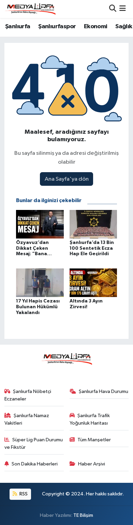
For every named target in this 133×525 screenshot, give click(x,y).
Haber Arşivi (91, 463)
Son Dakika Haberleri (35, 463)
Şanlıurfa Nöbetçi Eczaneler (27, 395)
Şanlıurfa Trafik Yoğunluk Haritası (90, 419)
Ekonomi (95, 26)
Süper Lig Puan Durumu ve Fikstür (33, 443)
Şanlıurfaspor (57, 26)
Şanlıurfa (17, 26)
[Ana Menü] (122, 9)
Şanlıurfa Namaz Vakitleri (26, 419)
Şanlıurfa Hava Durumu (103, 391)
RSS (23, 493)
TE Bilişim (83, 515)
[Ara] (112, 9)
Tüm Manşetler (94, 439)
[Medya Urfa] (30, 8)
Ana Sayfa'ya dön (67, 179)
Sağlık (123, 26)
